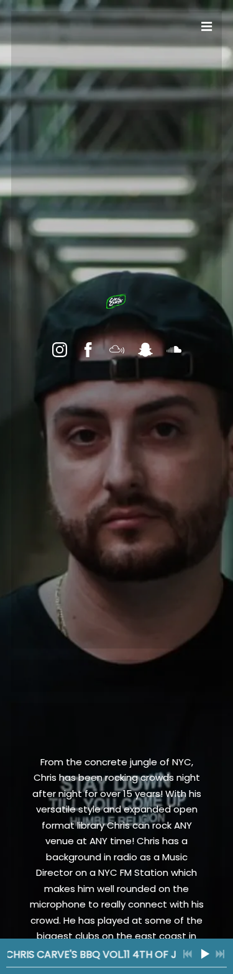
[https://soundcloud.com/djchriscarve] (174, 349)
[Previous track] (187, 954)
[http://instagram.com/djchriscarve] (59, 349)
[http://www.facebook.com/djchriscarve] (88, 349)
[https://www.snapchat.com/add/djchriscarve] (145, 349)
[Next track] (220, 954)
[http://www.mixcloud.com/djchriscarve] (116, 349)
